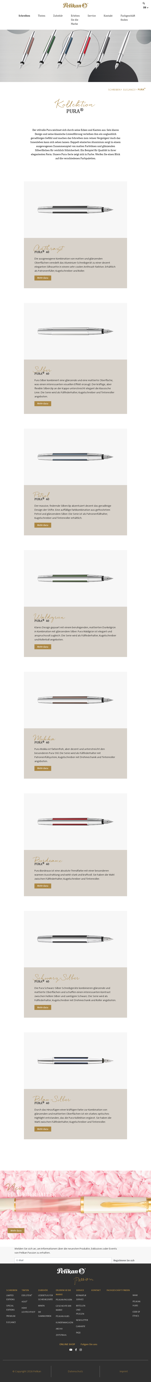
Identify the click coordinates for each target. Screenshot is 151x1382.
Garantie (80, 1326)
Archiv (59, 1329)
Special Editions (10, 1308)
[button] (75, 5)
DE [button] (144, 7)
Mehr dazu (42, 278)
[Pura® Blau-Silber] (75, 1060)
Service (92, 15)
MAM (135, 1295)
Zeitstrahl (61, 1335)
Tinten (41, 15)
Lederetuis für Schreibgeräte (45, 1297)
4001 (24, 1301)
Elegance (11, 1322)
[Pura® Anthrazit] (75, 209)
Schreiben (24, 15)
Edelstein (27, 1295)
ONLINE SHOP (67, 1344)
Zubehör (58, 15)
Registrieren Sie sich (124, 1260)
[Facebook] (76, 1349)
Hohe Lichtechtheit (28, 1310)
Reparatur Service (81, 1297)
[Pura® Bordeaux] (75, 821)
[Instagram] (80, 1349)
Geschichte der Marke (63, 1308)
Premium (10, 1316)
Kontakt (108, 15)
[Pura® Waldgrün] (75, 578)
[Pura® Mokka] (75, 700)
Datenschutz (75, 1371)
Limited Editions (10, 1297)
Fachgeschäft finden (128, 17)
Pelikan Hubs (62, 1316)
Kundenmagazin (64, 1322)
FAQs (78, 1333)
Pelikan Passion (64, 1300)
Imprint (124, 1371)
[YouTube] (70, 1349)
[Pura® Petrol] (75, 457)
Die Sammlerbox (44, 1314)
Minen (41, 1306)
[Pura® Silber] (75, 331)
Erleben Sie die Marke (75, 19)
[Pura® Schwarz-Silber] (75, 939)
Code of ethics (136, 1314)
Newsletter (82, 1320)
